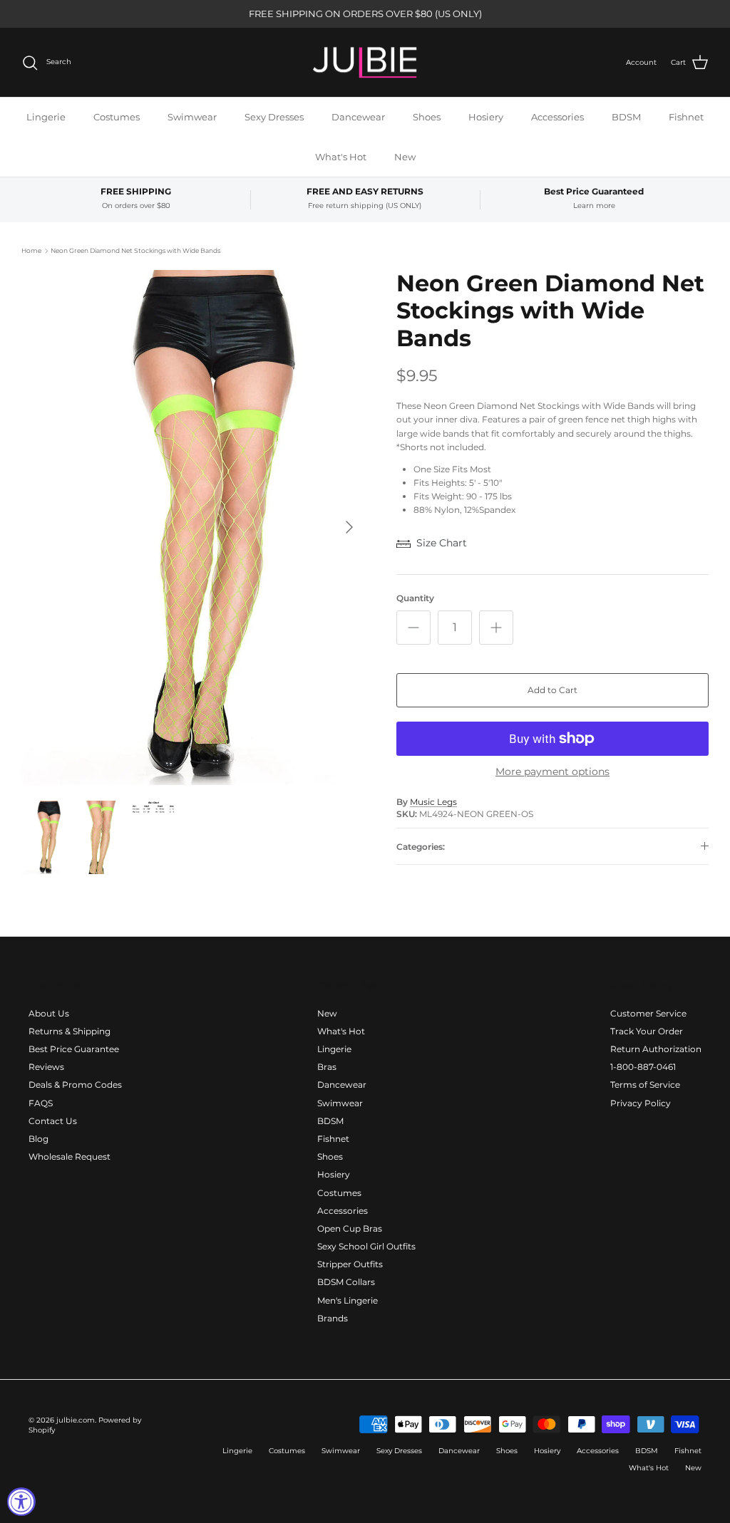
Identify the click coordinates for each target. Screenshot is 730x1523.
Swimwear (192, 117)
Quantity (415, 598)
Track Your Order (646, 1031)
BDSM (626, 117)
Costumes (116, 117)
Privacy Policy (640, 1103)
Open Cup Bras (349, 1228)
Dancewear (358, 117)
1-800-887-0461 (643, 1066)
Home (31, 250)
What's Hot (340, 156)
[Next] (349, 527)
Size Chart (441, 542)
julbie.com (75, 1420)
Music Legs (433, 801)
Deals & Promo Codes (75, 1084)
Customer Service (648, 1013)
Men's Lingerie (347, 1300)
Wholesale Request (69, 1156)
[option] (193, 527)
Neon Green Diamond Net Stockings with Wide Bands (135, 250)
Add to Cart (552, 690)
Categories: (420, 846)
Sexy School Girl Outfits (366, 1246)
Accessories (557, 117)
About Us (49, 1013)
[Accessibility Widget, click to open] (21, 1501)
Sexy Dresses (274, 117)
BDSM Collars (346, 1282)
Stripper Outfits (350, 1264)
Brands (332, 1318)
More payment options (552, 772)
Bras (326, 1066)
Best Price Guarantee (74, 1049)
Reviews (46, 1066)
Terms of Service (645, 1084)
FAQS (41, 1103)
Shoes (427, 117)
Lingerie (46, 117)
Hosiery (485, 117)
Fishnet (686, 117)
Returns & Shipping (69, 1031)
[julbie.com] (365, 62)
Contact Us (53, 1121)
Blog (38, 1138)
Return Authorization (655, 1049)
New (405, 156)
